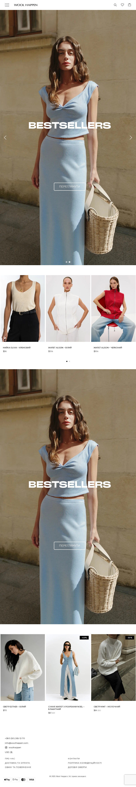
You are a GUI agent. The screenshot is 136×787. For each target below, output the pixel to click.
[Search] (115, 4)
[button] (68, 137)
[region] (68, 137)
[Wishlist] (122, 5)
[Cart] (129, 5)
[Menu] (7, 5)
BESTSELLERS (69, 125)
